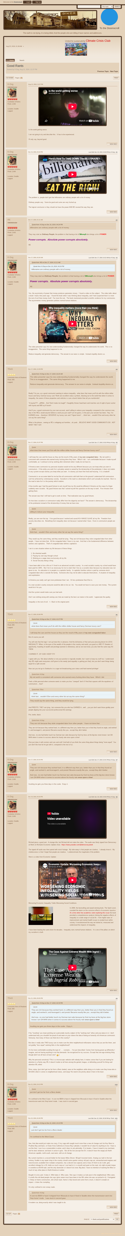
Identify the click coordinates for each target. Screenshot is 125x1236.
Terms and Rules (110, 1233)
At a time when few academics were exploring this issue (89, 913)
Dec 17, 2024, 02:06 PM (35, 614)
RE (9, 220)
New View (113, 144)
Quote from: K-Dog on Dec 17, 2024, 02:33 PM (47, 1003)
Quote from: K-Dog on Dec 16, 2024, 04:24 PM (47, 225)
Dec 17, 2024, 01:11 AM (35, 220)
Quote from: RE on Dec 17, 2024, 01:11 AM (46, 262)
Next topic (114, 71)
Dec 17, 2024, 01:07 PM (35, 442)
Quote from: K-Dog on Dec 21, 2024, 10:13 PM (47, 1123)
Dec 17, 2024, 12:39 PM (35, 369)
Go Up (8, 1214)
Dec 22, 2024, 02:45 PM (35, 1118)
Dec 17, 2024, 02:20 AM (35, 257)
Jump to (86, 1219)
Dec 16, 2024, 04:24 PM (35, 152)
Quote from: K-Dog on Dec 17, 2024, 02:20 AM (47, 374)
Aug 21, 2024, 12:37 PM (35, 84)
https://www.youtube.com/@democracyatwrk (77, 845)
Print (116, 78)
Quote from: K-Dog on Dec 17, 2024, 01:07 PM (47, 619)
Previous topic (103, 71)
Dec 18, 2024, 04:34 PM (35, 796)
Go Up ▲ (119, 1233)
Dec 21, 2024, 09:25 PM (35, 998)
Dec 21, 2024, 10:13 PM (35, 1084)
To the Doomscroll (109, 28)
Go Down (9, 78)
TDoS (10, 369)
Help (102, 1233)
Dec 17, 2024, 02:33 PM (35, 759)
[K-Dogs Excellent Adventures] (9, 106)
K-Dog (10, 84)
